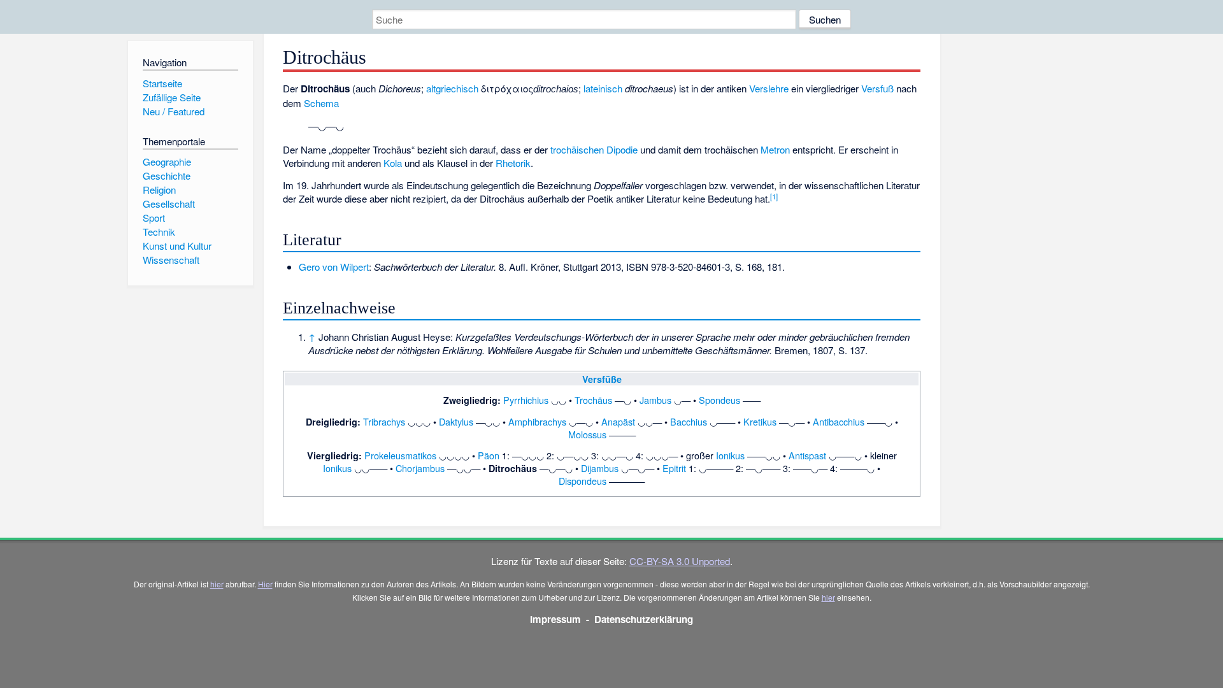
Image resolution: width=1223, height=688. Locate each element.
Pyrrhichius (525, 399)
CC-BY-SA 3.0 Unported (679, 561)
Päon (488, 455)
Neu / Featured (173, 111)
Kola (392, 162)
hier (217, 583)
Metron (775, 149)
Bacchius (688, 421)
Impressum (555, 619)
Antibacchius (838, 421)
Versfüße (602, 379)
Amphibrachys (537, 421)
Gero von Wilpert (334, 266)
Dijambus (600, 468)
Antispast (807, 455)
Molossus (587, 434)
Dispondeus (582, 480)
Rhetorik (513, 162)
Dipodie (622, 149)
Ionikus (730, 455)
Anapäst (618, 421)
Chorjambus (420, 468)
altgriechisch (452, 88)
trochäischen (577, 149)
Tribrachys (384, 421)
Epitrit (674, 468)
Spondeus (719, 399)
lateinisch (602, 88)
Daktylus (456, 421)
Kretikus (759, 421)
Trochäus (593, 399)
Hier (265, 583)
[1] (774, 196)
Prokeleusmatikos (400, 455)
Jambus (655, 399)
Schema (321, 103)
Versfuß (877, 88)
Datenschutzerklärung (643, 619)
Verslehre (769, 88)
